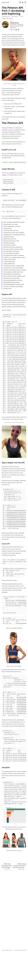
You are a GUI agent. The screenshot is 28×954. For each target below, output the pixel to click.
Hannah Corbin (12, 827)
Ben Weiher (9, 128)
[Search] (20, 2)
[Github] (14, 29)
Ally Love (8, 628)
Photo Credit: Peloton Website (14, 666)
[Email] (11, 29)
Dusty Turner (5, 2)
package (7, 130)
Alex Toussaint (21, 827)
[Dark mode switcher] (22, 2)
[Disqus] (14, 890)
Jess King (4, 827)
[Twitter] (18, 29)
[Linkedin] (16, 29)
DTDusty (18, 144)
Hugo (20, 950)
